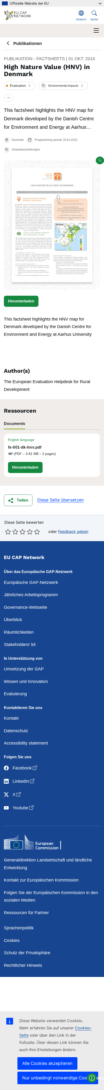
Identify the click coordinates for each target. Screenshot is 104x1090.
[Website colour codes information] (92, 1078)
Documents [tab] (14, 424)
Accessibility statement (26, 743)
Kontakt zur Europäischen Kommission (41, 880)
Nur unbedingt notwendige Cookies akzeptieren (60, 1077)
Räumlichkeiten (19, 632)
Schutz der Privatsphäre (27, 952)
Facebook (25, 767)
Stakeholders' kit (20, 644)
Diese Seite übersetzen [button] (60, 499)
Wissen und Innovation (26, 681)
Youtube (24, 807)
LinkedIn (24, 781)
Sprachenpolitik (19, 927)
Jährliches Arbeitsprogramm (31, 594)
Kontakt (11, 718)
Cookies (12, 940)
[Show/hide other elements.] (8, 98)
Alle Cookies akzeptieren (47, 1063)
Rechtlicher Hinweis (23, 965)
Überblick (13, 619)
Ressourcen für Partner (26, 912)
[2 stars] (11, 532)
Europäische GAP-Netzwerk (31, 582)
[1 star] (8, 532)
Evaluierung (15, 693)
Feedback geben (73, 531)
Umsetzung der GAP (24, 669)
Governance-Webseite (25, 607)
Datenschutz (16, 730)
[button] (19, 86)
